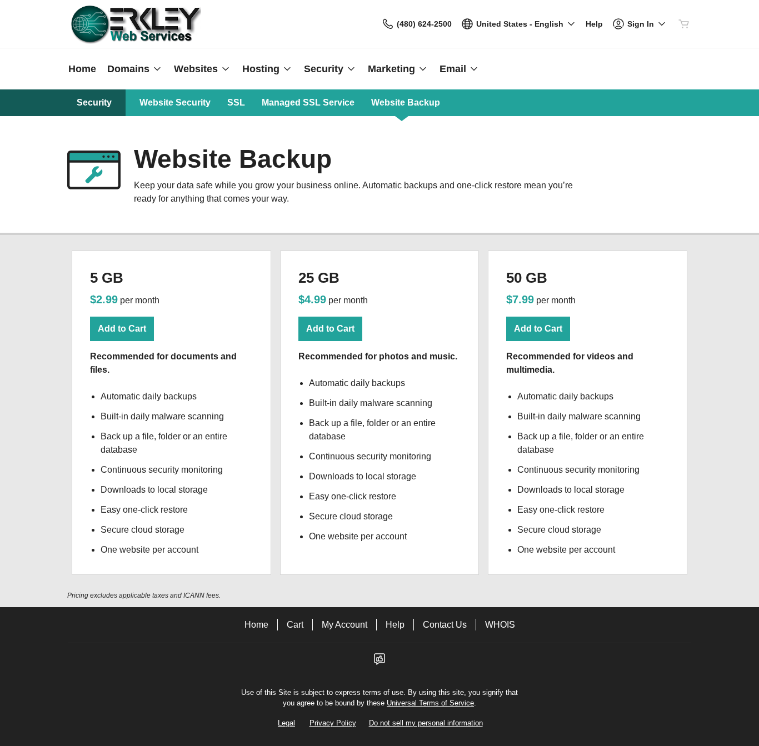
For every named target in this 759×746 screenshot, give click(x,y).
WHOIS (500, 624)
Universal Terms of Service (430, 703)
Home (256, 624)
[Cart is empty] (684, 24)
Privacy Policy (332, 723)
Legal (286, 723)
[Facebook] (379, 662)
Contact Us (445, 624)
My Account (344, 624)
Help (395, 624)
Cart (295, 624)
